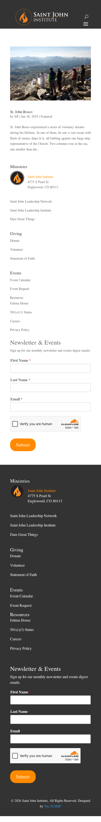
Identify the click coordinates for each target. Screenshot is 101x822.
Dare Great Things (22, 219)
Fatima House (19, 303)
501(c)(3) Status (21, 312)
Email (16, 399)
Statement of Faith (22, 258)
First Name (20, 360)
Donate (14, 240)
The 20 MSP (52, 806)
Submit (23, 445)
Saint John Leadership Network (31, 201)
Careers (15, 321)
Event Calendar (20, 280)
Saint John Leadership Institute (30, 210)
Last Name (20, 379)
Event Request (19, 288)
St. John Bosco (21, 111)
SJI (16, 116)
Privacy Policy (20, 329)
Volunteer (16, 249)
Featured (46, 116)
